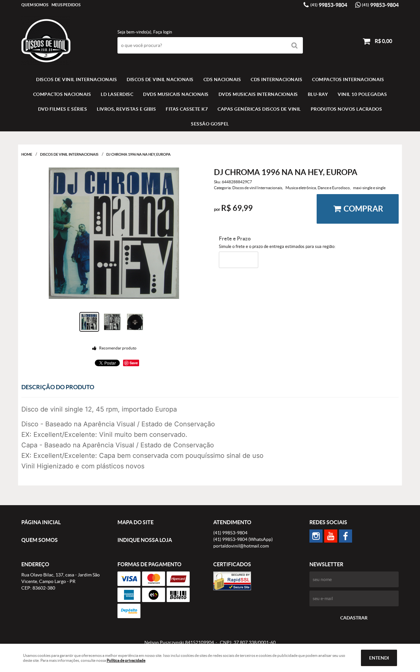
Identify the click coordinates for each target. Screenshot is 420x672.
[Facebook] (345, 536)
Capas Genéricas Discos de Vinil (259, 109)
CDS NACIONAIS (222, 79)
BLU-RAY (318, 94)
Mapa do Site (135, 522)
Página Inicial (41, 522)
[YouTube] (330, 536)
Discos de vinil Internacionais (76, 79)
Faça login (162, 32)
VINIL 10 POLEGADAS (362, 94)
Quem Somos (34, 5)
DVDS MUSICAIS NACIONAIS (176, 94)
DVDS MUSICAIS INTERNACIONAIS (258, 94)
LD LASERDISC (117, 94)
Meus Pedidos (66, 5)
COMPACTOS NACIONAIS (62, 94)
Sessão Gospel (210, 123)
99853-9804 (328, 5)
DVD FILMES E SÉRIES (62, 109)
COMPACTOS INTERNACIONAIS (348, 79)
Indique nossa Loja (144, 540)
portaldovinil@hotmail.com (241, 546)
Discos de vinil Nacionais (160, 79)
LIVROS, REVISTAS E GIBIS (126, 109)
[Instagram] (316, 536)
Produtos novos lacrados (346, 109)
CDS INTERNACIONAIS (276, 79)
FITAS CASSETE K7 (187, 109)
